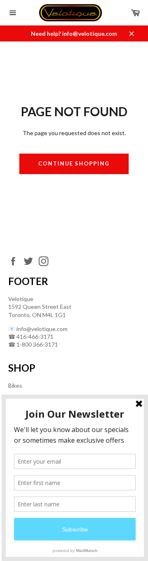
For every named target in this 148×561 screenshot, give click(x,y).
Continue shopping (74, 163)
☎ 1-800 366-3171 (33, 344)
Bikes (15, 385)
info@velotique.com (41, 328)
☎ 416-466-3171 (30, 336)
